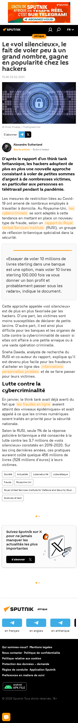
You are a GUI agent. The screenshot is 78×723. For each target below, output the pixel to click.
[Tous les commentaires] (6, 717)
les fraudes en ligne (33, 404)
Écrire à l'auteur (41, 149)
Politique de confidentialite (42, 653)
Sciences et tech (13, 497)
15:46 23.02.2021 (13, 77)
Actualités (22, 474)
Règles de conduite (15, 669)
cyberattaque (60, 474)
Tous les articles (22, 149)
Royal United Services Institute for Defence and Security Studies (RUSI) (40, 490)
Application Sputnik (43, 669)
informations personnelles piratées (33, 369)
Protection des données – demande (25, 664)
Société (8, 474)
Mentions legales (41, 647)
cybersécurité (40, 474)
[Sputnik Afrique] (12, 31)
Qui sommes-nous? (15, 647)
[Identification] (50, 29)
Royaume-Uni (23, 482)
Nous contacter (12, 653)
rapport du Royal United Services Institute (38, 225)
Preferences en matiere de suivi (23, 675)
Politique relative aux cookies (21, 658)
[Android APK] (15, 687)
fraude (7, 482)
